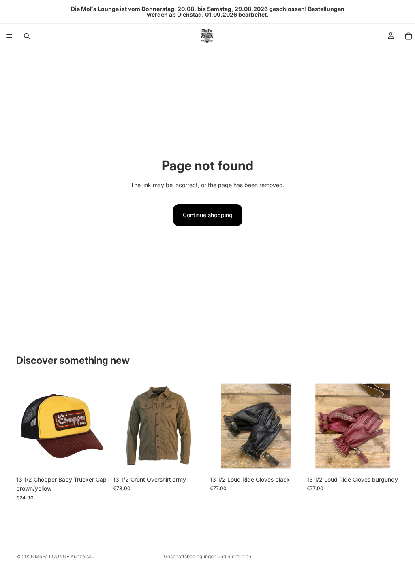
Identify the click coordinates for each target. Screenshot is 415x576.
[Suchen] (27, 36)
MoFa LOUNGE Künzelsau (64, 556)
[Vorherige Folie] (219, 426)
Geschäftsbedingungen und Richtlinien (207, 556)
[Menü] (9, 36)
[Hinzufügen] (95, 459)
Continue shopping (208, 214)
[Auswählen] (192, 459)
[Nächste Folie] (293, 426)
